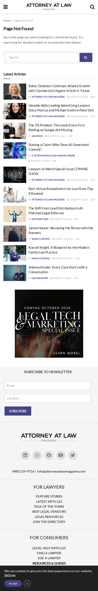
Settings (9, 575)
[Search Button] (86, 57)
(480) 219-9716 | (24, 471)
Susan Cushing (41, 238)
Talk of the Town (49, 506)
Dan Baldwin (40, 278)
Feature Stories (49, 496)
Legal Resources (49, 517)
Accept (13, 583)
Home (7, 20)
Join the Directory (49, 522)
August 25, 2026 (78, 96)
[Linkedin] (25, 455)
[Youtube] (60, 455)
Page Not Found (23, 20)
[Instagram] (37, 455)
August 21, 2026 (78, 199)
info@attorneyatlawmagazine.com (61, 471)
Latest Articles (49, 501)
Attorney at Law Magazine (48, 96)
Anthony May (40, 219)
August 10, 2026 (63, 238)
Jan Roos (37, 136)
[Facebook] (49, 455)
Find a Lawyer (49, 553)
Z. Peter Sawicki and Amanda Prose (53, 155)
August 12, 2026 (62, 219)
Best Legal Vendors (49, 511)
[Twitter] (72, 455)
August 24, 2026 (40, 160)
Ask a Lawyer (49, 558)
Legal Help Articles (49, 548)
